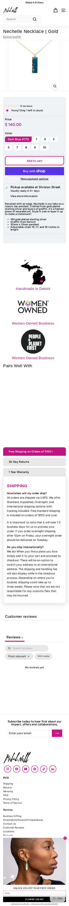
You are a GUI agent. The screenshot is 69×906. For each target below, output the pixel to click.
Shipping (8, 783)
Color (8, 133)
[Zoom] (55, 86)
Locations (8, 831)
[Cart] (55, 10)
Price (8, 119)
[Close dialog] (65, 838)
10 (44, 147)
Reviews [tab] (14, 637)
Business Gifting (12, 816)
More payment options (35, 179)
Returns (7, 787)
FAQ (5, 795)
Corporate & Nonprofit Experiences (23, 820)
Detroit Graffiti (12, 36)
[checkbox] (43, 656)
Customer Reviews (13, 827)
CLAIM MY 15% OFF (34, 899)
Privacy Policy (11, 799)
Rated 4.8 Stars (34, 2)
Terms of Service (12, 802)
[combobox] (22, 19)
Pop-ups (8, 835)
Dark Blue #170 (18, 139)
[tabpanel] (34, 676)
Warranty (8, 791)
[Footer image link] (34, 758)
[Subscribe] (57, 733)
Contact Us (9, 823)
